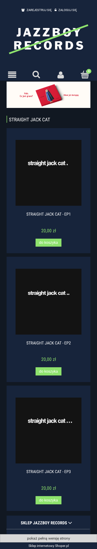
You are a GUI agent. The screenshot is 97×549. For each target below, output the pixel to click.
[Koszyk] (85, 74)
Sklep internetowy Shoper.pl (48, 546)
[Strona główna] (48, 38)
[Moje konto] (60, 75)
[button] (12, 75)
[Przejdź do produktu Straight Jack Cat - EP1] (48, 173)
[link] (48, 95)
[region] (48, 95)
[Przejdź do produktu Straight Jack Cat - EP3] (48, 430)
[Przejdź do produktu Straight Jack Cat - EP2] (48, 302)
